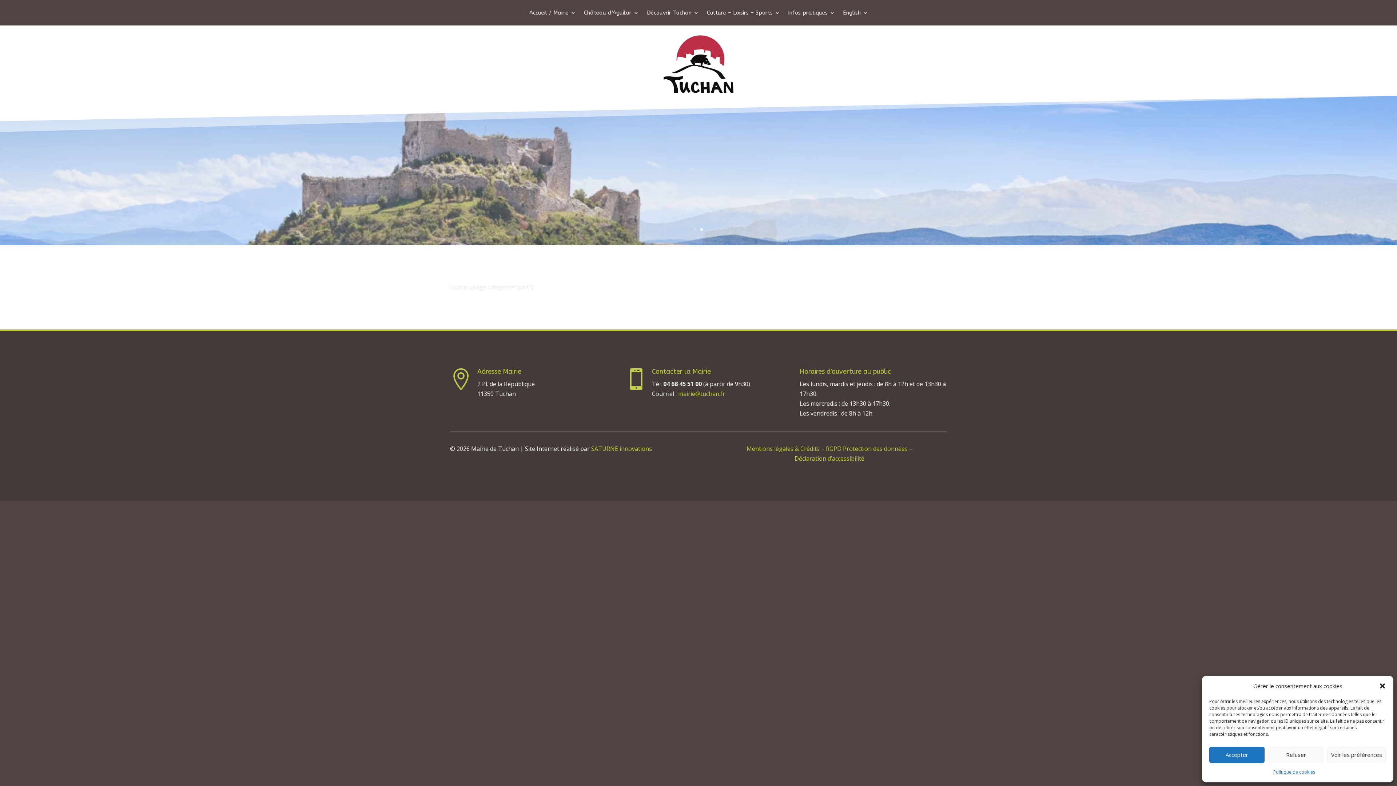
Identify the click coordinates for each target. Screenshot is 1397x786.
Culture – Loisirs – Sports (740, 13)
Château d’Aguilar (608, 13)
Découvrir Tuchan (669, 13)
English (852, 13)
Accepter (1237, 754)
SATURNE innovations (621, 449)
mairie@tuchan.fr (701, 394)
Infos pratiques (808, 13)
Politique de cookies (1294, 772)
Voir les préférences (1356, 754)
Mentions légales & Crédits (783, 449)
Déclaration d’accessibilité (829, 458)
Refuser (1296, 754)
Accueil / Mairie (549, 13)
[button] (1382, 686)
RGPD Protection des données (867, 449)
